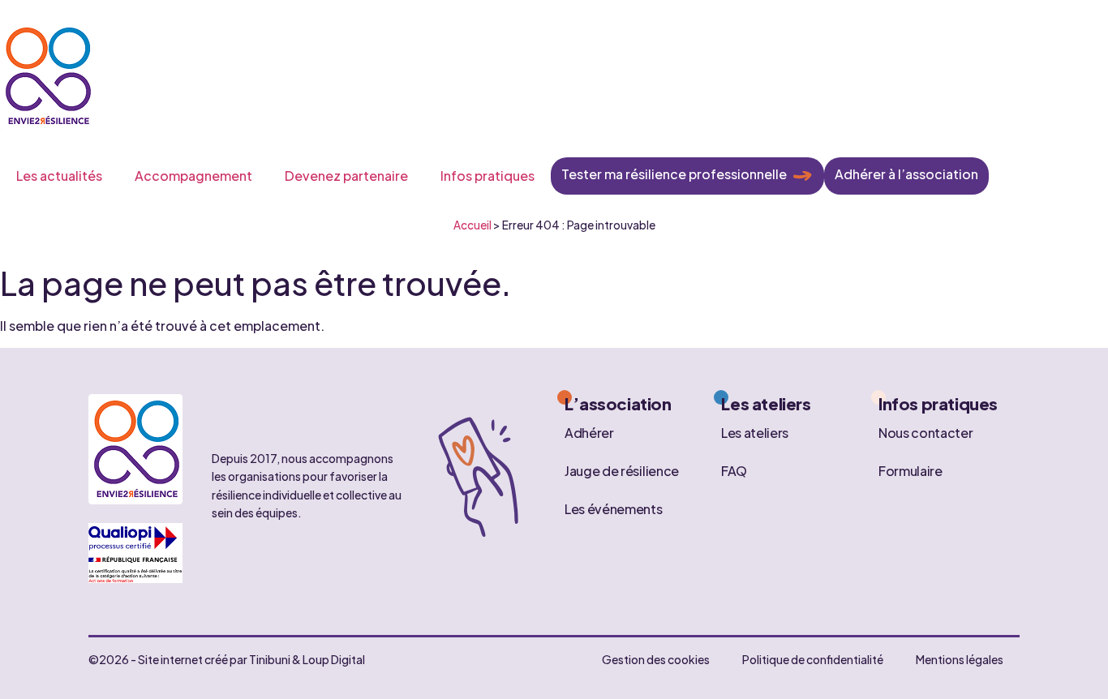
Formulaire (910, 469)
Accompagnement (193, 175)
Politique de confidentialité (812, 659)
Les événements (614, 508)
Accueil (472, 225)
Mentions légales (959, 659)
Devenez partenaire (346, 175)
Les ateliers (754, 431)
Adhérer (589, 431)
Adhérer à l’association (906, 173)
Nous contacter (925, 431)
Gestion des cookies (656, 659)
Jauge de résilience (622, 469)
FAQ (734, 469)
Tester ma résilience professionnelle (674, 173)
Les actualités (59, 175)
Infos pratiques (487, 175)
